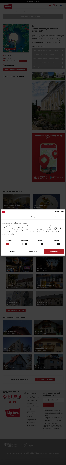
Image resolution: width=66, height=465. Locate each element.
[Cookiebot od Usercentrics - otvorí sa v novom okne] (56, 212)
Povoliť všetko (54, 251)
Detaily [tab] (33, 217)
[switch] (24, 244)
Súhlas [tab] (11, 217)
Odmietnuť (12, 251)
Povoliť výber (33, 251)
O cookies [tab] (54, 217)
